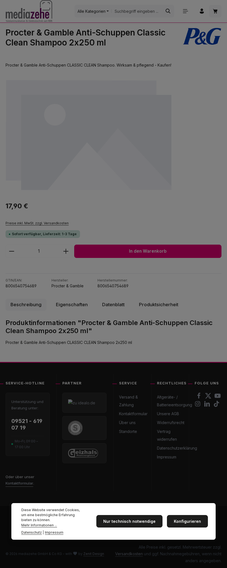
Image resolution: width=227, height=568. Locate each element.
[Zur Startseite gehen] (29, 11)
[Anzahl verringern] (11, 251)
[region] (113, 134)
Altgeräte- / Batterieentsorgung (174, 401)
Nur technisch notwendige (129, 521)
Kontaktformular (19, 483)
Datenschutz (31, 532)
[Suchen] (168, 11)
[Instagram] (198, 405)
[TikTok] (216, 405)
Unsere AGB (168, 413)
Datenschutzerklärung (177, 448)
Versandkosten (129, 553)
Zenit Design (93, 554)
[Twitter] (208, 397)
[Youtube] (218, 397)
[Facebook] (199, 397)
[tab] (26, 305)
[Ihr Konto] (201, 11)
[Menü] (185, 11)
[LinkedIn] (207, 405)
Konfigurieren (187, 521)
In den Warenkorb (148, 251)
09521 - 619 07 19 (26, 424)
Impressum (166, 457)
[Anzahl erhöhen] (66, 251)
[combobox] (136, 11)
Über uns (127, 422)
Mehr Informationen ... (39, 525)
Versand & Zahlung (128, 401)
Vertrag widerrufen (167, 435)
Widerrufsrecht (170, 422)
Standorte (128, 431)
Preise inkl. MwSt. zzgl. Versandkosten (37, 223)
